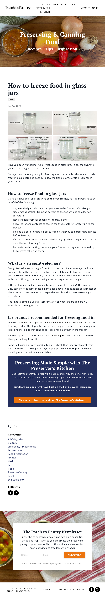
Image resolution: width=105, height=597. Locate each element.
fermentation (15, 450)
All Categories (15, 439)
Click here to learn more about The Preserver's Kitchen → (52, 400)
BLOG (64, 4)
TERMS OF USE (14, 588)
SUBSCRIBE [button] (74, 555)
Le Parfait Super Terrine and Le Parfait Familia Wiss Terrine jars (56, 322)
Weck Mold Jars (56, 335)
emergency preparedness (22, 446)
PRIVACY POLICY (23, 591)
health (11, 461)
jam (10, 465)
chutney (12, 442)
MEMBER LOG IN (90, 8)
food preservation (18, 453)
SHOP (55, 4)
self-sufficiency (16, 479)
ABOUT (74, 4)
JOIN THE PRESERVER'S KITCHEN (43, 8)
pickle (11, 468)
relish (11, 475)
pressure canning (17, 472)
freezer (11, 100)
